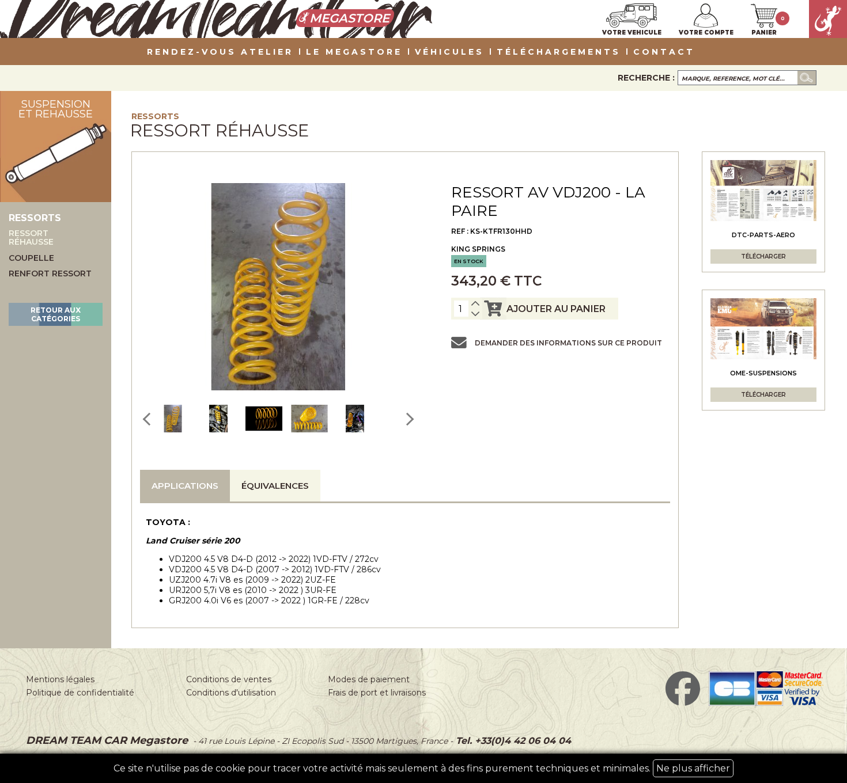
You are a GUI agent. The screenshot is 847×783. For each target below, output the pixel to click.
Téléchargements (559, 52)
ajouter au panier (556, 308)
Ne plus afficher (693, 768)
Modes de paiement (369, 679)
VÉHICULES (449, 52)
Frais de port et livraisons (377, 692)
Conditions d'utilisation (231, 692)
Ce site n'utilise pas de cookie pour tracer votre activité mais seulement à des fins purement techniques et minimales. (422, 768)
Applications (185, 485)
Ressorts (155, 116)
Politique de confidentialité (80, 692)
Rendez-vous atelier (220, 52)
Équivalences (275, 485)
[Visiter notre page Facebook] (683, 703)
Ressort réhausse (31, 238)
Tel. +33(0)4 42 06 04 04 (512, 740)
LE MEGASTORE (354, 52)
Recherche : (646, 78)
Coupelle (31, 258)
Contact (664, 52)
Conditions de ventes (228, 679)
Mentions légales (60, 679)
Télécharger (763, 256)
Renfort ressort (50, 273)
